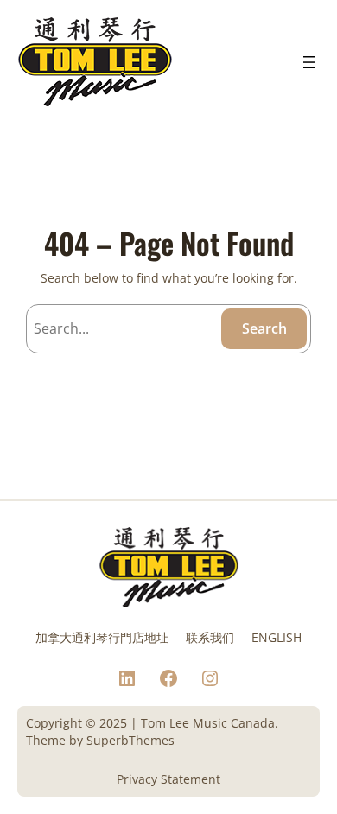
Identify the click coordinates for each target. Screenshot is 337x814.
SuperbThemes (130, 740)
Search (264, 328)
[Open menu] (309, 62)
